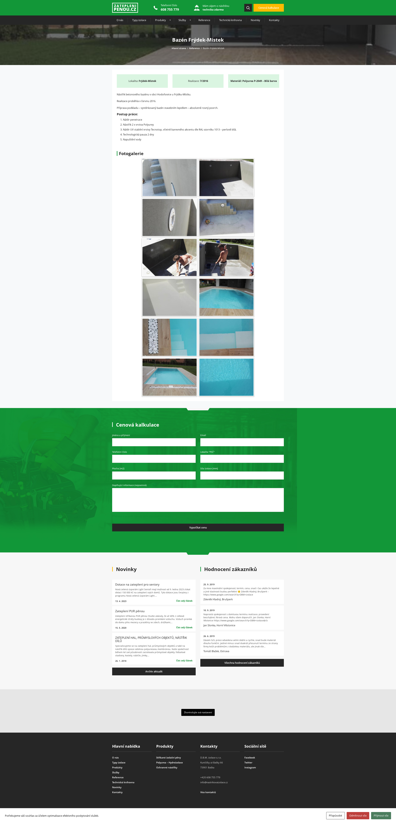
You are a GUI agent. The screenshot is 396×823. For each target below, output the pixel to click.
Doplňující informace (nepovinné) (129, 485)
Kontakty (274, 20)
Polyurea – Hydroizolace (169, 762)
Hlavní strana (179, 48)
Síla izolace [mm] (209, 468)
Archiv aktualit (153, 671)
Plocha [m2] (118, 468)
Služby (182, 20)
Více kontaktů (208, 792)
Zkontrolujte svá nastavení (198, 712)
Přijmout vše (381, 815)
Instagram (250, 767)
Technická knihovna (230, 20)
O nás (120, 20)
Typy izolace (139, 20)
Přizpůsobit (335, 815)
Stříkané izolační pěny (168, 757)
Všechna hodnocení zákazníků (242, 662)
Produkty (160, 20)
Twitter (248, 762)
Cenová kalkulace (268, 7)
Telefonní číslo (119, 451)
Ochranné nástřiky (166, 767)
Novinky (255, 20)
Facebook (249, 757)
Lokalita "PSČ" (207, 451)
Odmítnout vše (358, 815)
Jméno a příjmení (121, 435)
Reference (204, 20)
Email (203, 435)
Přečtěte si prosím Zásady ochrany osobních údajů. (142, 516)
